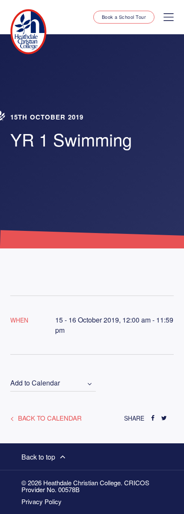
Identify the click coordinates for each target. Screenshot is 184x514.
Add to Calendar (35, 383)
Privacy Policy (41, 501)
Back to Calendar (49, 417)
